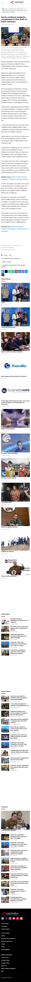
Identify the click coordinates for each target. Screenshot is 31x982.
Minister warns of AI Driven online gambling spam (15, 301)
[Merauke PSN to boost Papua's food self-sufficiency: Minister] (15, 541)
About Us (4, 965)
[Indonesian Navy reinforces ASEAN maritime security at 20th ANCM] (5, 737)
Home (6, 9)
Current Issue (5, 933)
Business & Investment (16, 9)
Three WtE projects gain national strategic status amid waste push (15, 575)
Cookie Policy (5, 963)
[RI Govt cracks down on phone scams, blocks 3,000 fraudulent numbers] (15, 341)
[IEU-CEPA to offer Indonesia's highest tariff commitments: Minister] (5, 629)
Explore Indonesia (6, 941)
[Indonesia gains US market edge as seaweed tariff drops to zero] (5, 860)
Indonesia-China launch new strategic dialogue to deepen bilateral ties (19, 875)
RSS (2, 971)
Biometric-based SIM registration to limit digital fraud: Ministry (14, 427)
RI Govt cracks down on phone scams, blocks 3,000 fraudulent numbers (13, 351)
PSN (10, 255)
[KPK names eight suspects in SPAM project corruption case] (15, 492)
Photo (3, 946)
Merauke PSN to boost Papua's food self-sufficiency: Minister (14, 550)
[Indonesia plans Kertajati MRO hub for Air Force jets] (5, 760)
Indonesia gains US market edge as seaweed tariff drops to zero (19, 860)
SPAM (5, 255)
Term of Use (5, 957)
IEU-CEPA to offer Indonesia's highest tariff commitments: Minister (19, 628)
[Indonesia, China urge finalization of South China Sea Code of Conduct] (5, 644)
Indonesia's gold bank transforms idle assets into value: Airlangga (18, 636)
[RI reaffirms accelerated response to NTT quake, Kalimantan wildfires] (5, 652)
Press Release (5, 949)
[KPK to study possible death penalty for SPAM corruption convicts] (15, 516)
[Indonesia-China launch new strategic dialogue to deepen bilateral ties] (5, 876)
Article (3, 944)
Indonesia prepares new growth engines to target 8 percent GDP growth (18, 713)
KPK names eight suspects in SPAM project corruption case (15, 501)
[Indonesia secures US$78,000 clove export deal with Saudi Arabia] (5, 768)
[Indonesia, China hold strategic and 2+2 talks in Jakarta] (5, 892)
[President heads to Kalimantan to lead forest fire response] (5, 621)
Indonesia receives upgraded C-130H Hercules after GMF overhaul (19, 721)
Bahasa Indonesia (6, 954)
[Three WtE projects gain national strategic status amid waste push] (15, 565)
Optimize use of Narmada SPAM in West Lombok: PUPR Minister (14, 477)
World (3, 936)
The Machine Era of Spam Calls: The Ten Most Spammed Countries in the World (14, 375)
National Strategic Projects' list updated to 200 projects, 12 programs (15, 229)
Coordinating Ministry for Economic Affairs (13, 266)
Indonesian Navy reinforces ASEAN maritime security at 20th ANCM (18, 736)
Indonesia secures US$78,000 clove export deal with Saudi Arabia (19, 767)
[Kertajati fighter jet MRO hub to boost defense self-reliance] (5, 752)
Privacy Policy (5, 960)
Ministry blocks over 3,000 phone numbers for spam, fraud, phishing (15, 452)
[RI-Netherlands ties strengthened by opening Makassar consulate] (5, 899)
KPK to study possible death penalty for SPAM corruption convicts (14, 526)
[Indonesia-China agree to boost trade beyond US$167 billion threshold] (5, 868)
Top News (4, 807)
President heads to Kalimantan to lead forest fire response (19, 620)
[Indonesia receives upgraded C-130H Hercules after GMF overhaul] (5, 721)
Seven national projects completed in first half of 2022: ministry (14, 11)
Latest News (5, 614)
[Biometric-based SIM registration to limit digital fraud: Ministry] (15, 418)
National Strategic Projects (11, 258)
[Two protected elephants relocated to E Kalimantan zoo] (5, 706)
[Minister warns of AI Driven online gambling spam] (15, 292)
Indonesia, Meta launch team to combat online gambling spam (14, 326)
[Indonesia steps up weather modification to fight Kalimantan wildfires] (5, 852)
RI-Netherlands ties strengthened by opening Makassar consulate (18, 899)
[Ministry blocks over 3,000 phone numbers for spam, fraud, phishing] (15, 443)
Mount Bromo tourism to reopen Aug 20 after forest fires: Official (18, 728)
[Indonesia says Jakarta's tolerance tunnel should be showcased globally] (5, 698)
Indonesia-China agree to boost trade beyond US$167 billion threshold (18, 867)
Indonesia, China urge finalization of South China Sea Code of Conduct (18, 644)
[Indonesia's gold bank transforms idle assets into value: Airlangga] (5, 636)
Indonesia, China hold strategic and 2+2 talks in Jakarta (18, 891)
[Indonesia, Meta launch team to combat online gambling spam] (15, 317)
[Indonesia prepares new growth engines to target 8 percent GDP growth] (5, 713)
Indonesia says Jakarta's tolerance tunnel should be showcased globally (18, 697)
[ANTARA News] (17, 2)
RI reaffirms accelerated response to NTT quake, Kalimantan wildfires (17, 651)
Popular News (6, 691)
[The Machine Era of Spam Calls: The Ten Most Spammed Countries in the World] (15, 366)
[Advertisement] (15, 596)
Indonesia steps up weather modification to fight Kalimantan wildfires (19, 852)
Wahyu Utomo (6, 261)
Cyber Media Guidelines (8, 968)
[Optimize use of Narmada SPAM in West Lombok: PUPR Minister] (15, 467)
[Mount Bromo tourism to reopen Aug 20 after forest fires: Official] (5, 729)
